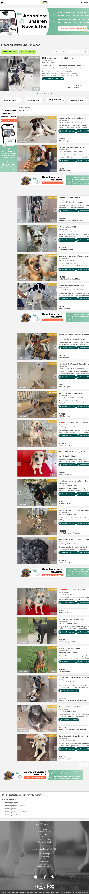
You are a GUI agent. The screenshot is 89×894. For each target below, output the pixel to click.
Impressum (44, 861)
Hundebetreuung (44, 832)
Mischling (23, 110)
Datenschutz (44, 864)
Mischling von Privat (12, 815)
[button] (40, 93)
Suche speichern (27, 52)
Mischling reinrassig (77, 100)
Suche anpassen (9, 52)
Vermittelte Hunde (44, 842)
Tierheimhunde (44, 839)
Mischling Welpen (11, 100)
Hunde (44, 829)
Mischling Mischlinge (33, 100)
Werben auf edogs (44, 867)
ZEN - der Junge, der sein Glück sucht (57, 58)
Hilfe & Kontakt (44, 856)
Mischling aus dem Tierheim (57, 100)
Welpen (44, 837)
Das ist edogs (44, 854)
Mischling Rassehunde (12, 809)
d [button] (38, 73)
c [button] (2, 73)
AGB (44, 859)
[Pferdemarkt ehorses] (40, 887)
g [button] (38, 94)
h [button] (51, 94)
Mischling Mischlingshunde (14, 806)
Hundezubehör (44, 834)
